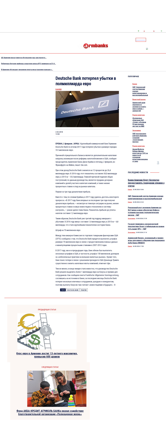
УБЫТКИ (84, 290)
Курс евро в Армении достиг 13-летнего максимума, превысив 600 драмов (47, 355)
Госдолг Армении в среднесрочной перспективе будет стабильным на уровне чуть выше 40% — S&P (146, 226)
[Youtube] (161, 39)
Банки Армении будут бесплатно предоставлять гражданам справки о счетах (146, 183)
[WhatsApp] (83, 133)
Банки (59, 89)
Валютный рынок (139, 99)
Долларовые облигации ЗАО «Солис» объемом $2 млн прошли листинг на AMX (139, 122)
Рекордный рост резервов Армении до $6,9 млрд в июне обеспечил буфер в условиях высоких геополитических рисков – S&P (144, 211)
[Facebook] (156, 39)
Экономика (136, 131)
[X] (74, 133)
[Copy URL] (107, 133)
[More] (115, 133)
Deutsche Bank (72, 290)
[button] (148, 39)
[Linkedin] (164, 39)
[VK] (98, 133)
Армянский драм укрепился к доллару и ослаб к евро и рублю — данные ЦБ (139, 107)
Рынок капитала (138, 115)
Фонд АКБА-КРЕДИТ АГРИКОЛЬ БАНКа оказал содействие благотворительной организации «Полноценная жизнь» (50, 412)
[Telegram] (159, 39)
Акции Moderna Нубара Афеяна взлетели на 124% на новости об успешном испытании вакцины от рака (140, 155)
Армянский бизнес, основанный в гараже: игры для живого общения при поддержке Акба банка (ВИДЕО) (146, 240)
